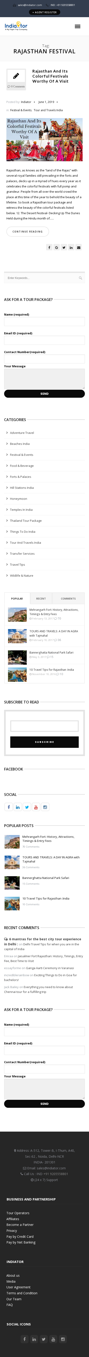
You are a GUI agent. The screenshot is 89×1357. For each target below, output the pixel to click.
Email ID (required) (18, 333)
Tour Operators (17, 1213)
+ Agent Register (44, 12)
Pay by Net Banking (20, 1242)
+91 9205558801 (55, 1174)
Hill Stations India (22, 488)
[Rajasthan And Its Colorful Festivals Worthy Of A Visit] (44, 141)
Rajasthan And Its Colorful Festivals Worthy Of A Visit (50, 76)
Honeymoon (18, 499)
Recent (41, 598)
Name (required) (16, 314)
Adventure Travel (22, 433)
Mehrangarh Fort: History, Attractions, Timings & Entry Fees (54, 612)
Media (11, 1281)
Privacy (11, 1230)
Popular (17, 598)
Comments (68, 598)
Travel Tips (17, 564)
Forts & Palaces (20, 477)
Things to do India (22, 532)
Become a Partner (20, 1224)
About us (13, 1275)
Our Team (13, 1299)
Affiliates (12, 1219)
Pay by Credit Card (20, 1236)
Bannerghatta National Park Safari (51, 652)
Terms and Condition (21, 1293)
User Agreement (18, 1287)
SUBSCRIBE (44, 742)
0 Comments (18, 86)
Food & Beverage (22, 466)
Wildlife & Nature (21, 575)
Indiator (26, 102)
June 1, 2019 (46, 102)
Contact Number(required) (24, 352)
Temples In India (21, 510)
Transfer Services (22, 553)
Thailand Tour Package (26, 521)
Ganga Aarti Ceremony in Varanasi (50, 968)
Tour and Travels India (48, 110)
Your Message (15, 366)
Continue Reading (28, 231)
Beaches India (20, 444)
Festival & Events (20, 110)
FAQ (9, 1305)
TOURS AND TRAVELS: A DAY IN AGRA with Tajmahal (53, 633)
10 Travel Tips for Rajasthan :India (51, 670)
